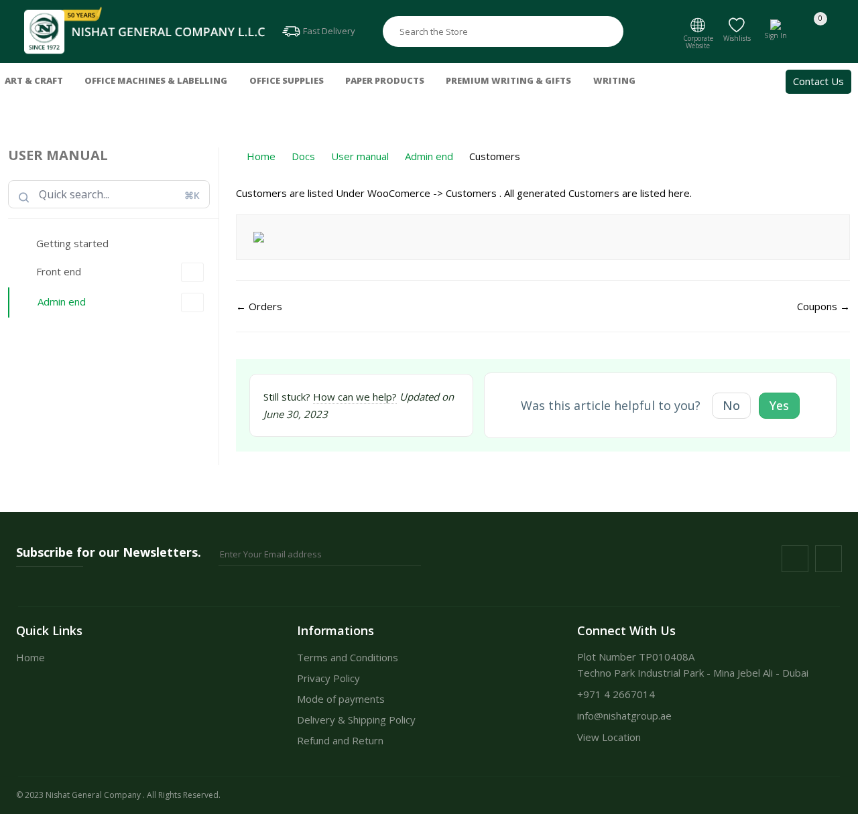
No (731, 405)
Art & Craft (34, 80)
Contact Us (818, 81)
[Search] (610, 31)
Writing (614, 80)
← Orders (259, 306)
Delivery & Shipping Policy (356, 719)
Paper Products (384, 80)
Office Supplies (286, 80)
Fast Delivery (328, 31)
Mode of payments (341, 698)
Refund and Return (340, 740)
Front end (58, 271)
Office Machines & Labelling (155, 80)
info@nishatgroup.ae (624, 715)
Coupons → (823, 306)
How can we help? (355, 396)
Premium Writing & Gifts (508, 80)
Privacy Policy (328, 678)
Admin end (62, 301)
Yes (779, 405)
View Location (609, 737)
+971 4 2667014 (616, 694)
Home (30, 657)
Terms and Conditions (347, 657)
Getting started (72, 243)
